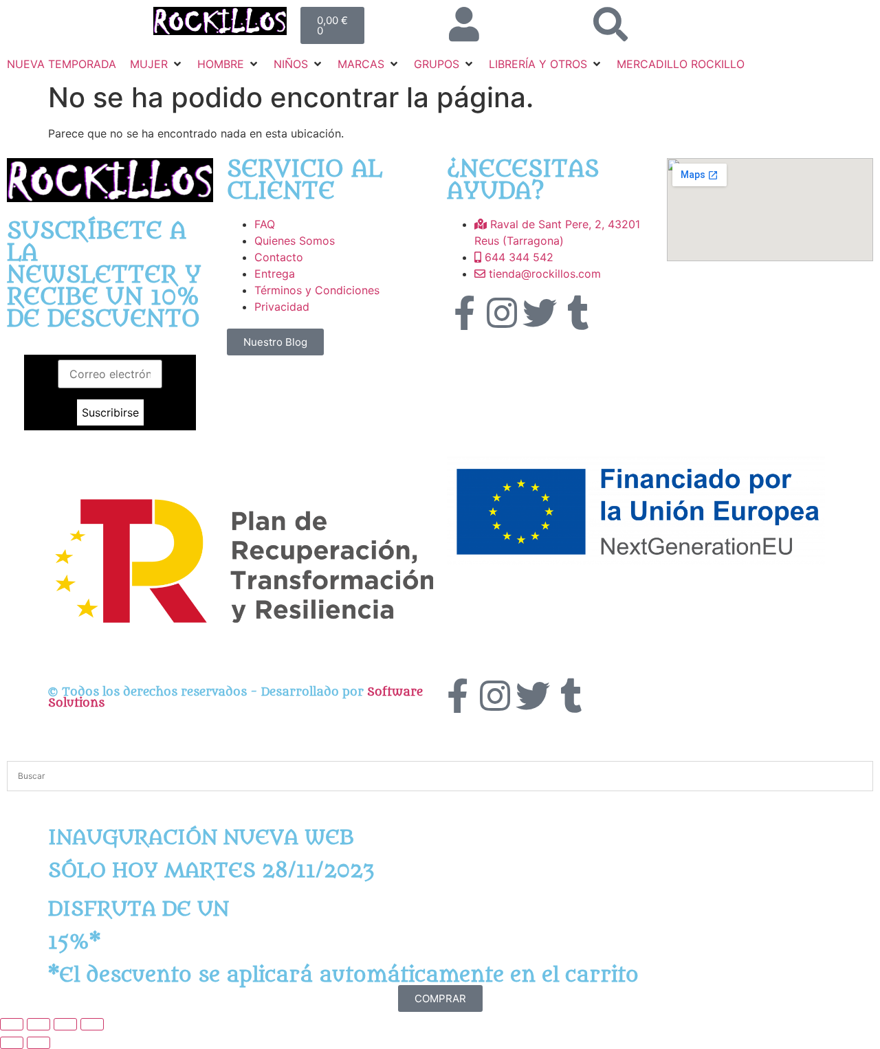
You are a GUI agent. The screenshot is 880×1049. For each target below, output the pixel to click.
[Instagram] (502, 313)
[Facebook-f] (464, 313)
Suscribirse (110, 412)
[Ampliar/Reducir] (11, 1024)
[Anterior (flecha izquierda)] (11, 1043)
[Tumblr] (577, 313)
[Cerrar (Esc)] (92, 1024)
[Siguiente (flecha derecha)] (38, 1043)
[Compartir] (65, 1024)
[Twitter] (539, 313)
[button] (156, 64)
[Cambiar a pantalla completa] (38, 1024)
